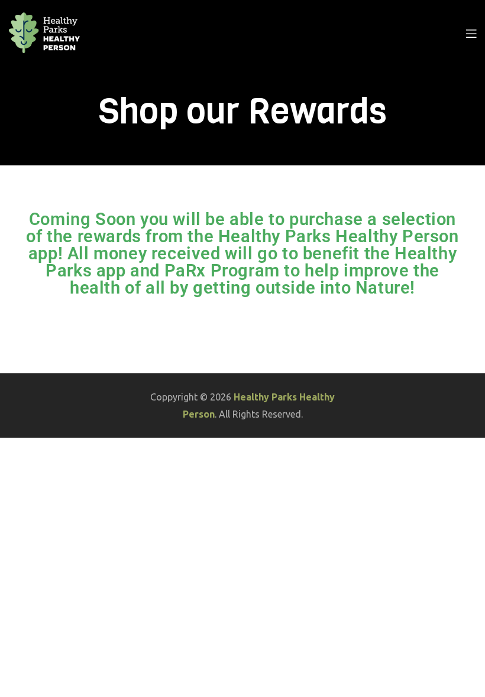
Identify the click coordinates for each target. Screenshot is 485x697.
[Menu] (471, 33)
